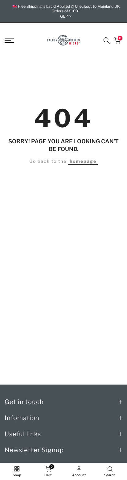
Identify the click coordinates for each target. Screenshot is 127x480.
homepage (83, 161)
